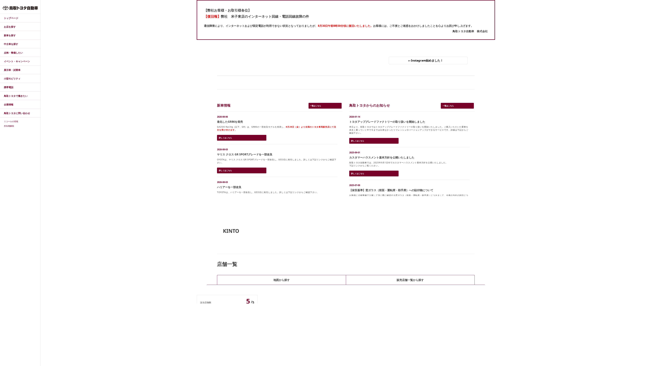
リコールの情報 (11, 121)
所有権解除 (9, 126)
